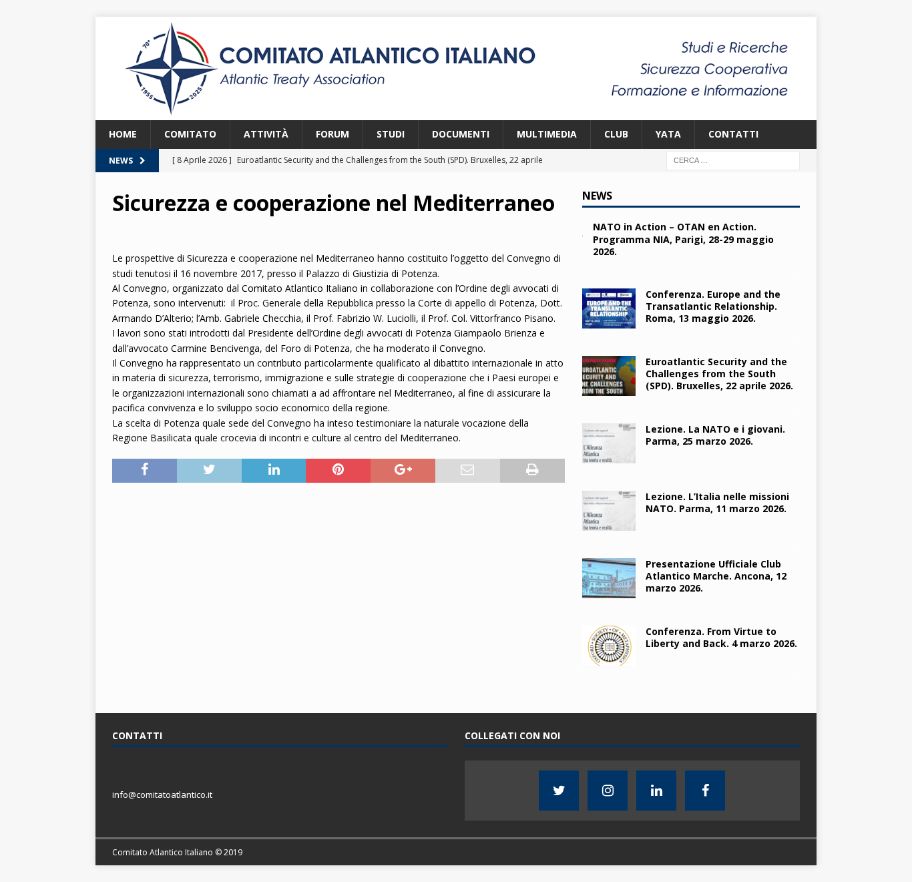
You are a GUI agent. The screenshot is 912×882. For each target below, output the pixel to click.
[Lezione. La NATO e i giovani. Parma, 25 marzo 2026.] (609, 443)
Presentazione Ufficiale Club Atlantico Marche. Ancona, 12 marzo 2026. (716, 576)
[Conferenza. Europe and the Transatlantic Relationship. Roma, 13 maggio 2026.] (609, 308)
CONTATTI (733, 134)
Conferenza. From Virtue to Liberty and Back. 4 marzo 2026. (721, 637)
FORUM (332, 134)
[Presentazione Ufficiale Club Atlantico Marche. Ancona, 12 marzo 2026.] (609, 578)
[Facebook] (705, 790)
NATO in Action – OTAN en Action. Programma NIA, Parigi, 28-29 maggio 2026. (683, 238)
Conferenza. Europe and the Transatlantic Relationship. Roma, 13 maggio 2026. (713, 306)
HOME (123, 134)
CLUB (616, 134)
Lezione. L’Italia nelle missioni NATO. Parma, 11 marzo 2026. (717, 502)
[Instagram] (608, 790)
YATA (668, 134)
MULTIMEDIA (547, 134)
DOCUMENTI (460, 134)
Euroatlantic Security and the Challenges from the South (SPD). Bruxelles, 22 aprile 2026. (719, 373)
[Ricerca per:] (733, 159)
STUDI (391, 134)
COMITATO (190, 134)
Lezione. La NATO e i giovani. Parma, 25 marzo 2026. (715, 435)
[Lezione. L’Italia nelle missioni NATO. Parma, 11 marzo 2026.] (609, 511)
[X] (559, 790)
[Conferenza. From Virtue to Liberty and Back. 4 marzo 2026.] (609, 646)
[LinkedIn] (656, 790)
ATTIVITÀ (266, 134)
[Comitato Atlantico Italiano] (456, 112)
